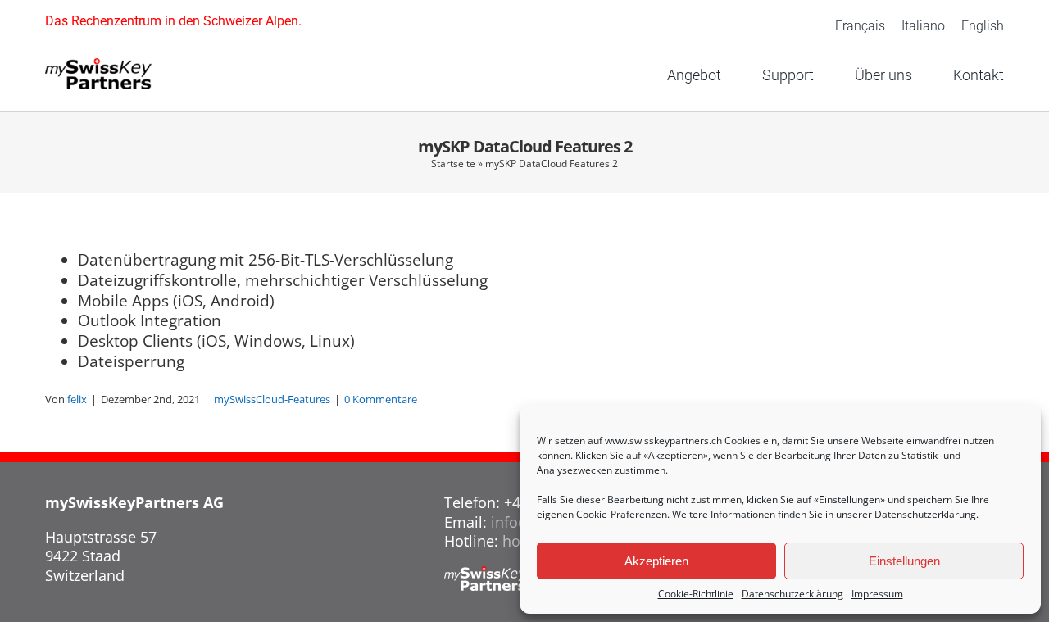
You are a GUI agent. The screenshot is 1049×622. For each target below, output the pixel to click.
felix (77, 399)
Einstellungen (904, 561)
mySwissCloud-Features (272, 399)
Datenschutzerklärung (925, 514)
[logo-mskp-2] (98, 65)
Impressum (877, 594)
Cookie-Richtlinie (695, 594)
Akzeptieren (656, 561)
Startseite (453, 163)
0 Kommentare (380, 399)
